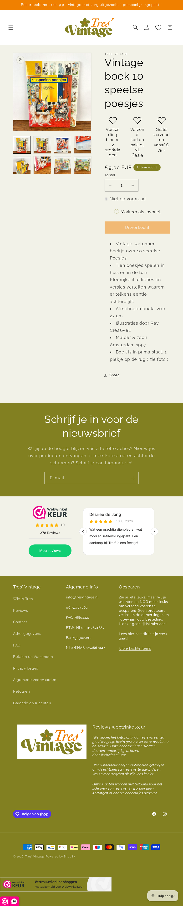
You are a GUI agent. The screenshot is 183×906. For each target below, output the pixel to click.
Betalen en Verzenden (33, 657)
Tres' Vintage (35, 856)
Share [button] (114, 375)
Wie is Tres (23, 599)
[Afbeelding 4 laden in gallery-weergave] (83, 145)
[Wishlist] (158, 27)
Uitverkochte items (135, 648)
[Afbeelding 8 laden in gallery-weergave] (83, 165)
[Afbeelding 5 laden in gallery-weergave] (22, 165)
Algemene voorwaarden (34, 680)
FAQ (16, 645)
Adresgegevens (27, 634)
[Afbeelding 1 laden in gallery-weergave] (22, 145)
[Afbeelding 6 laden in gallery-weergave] (42, 165)
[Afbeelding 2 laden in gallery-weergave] (42, 145)
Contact (20, 622)
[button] (11, 27)
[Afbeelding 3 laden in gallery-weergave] (62, 145)
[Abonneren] (132, 478)
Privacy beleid (25, 668)
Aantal (110, 175)
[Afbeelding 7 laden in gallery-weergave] (62, 165)
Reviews (20, 610)
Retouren (21, 691)
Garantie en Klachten (32, 703)
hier (131, 634)
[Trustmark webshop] (56, 885)
